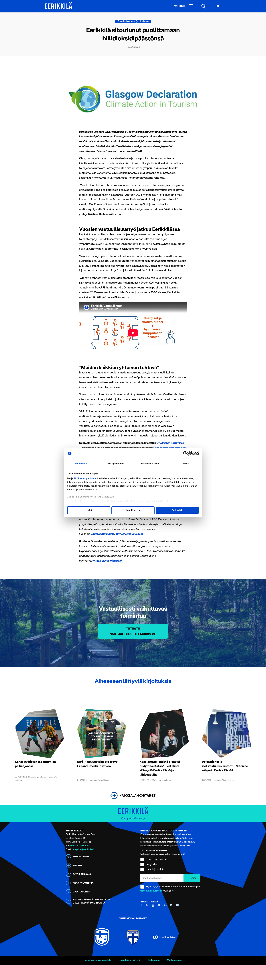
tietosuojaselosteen (151, 890)
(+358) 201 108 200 (79, 845)
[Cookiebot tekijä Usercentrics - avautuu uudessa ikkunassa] (185, 453)
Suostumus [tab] (81, 463)
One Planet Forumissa (170, 443)
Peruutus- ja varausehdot (98, 960)
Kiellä (89, 510)
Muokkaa (131, 510)
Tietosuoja (153, 960)
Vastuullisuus (174, 960)
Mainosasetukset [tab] (150, 463)
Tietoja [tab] (185, 463)
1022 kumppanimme (85, 478)
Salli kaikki (177, 510)
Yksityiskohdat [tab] (116, 463)
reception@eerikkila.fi (83, 849)
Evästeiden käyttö (130, 960)
